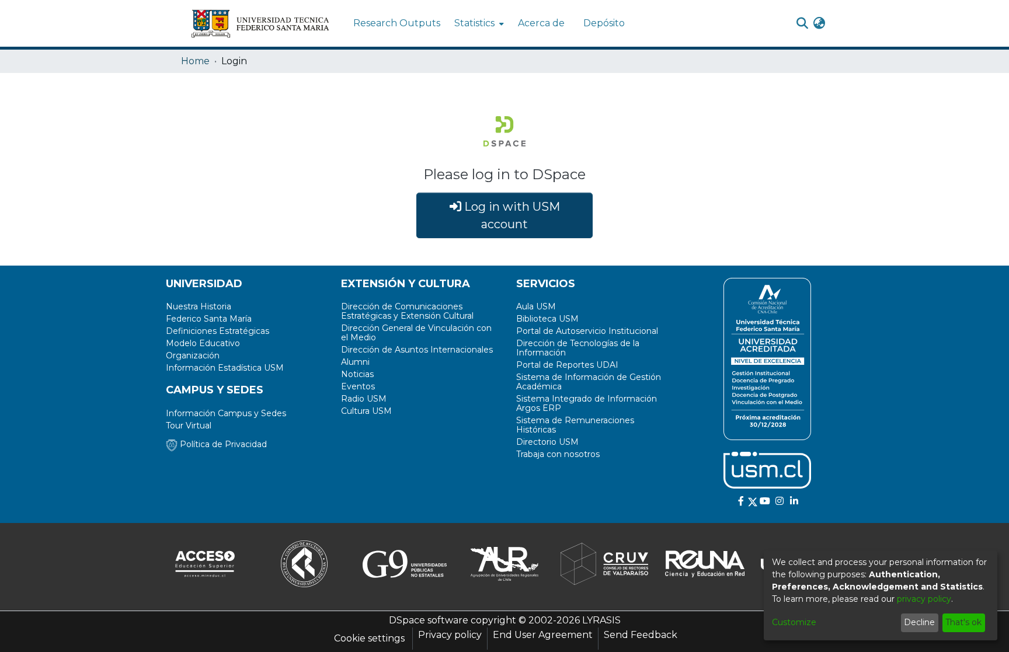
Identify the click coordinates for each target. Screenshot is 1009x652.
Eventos (358, 386)
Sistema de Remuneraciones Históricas (575, 425)
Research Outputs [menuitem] (396, 23)
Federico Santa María (209, 318)
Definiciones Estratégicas (217, 331)
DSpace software (428, 620)
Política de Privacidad (222, 444)
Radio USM (364, 398)
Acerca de (541, 23)
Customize (794, 622)
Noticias (357, 374)
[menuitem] (478, 23)
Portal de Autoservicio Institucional (587, 331)
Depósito (604, 23)
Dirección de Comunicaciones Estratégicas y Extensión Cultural (407, 311)
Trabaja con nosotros (558, 454)
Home (195, 61)
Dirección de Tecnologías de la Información (577, 348)
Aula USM (536, 306)
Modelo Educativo (203, 343)
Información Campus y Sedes (226, 413)
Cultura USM (366, 411)
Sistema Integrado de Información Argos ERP (586, 403)
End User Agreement (543, 634)
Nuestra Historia (198, 306)
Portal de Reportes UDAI (567, 365)
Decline (919, 622)
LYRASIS (601, 620)
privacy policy (924, 599)
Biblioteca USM (547, 318)
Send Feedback (640, 634)
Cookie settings (369, 638)
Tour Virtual (188, 425)
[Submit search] (802, 23)
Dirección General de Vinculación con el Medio (416, 333)
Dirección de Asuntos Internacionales (417, 349)
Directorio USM (547, 442)
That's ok (963, 622)
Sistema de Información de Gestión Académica (588, 382)
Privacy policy (450, 634)
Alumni (355, 362)
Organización (193, 355)
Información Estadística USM (225, 367)
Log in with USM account (510, 215)
